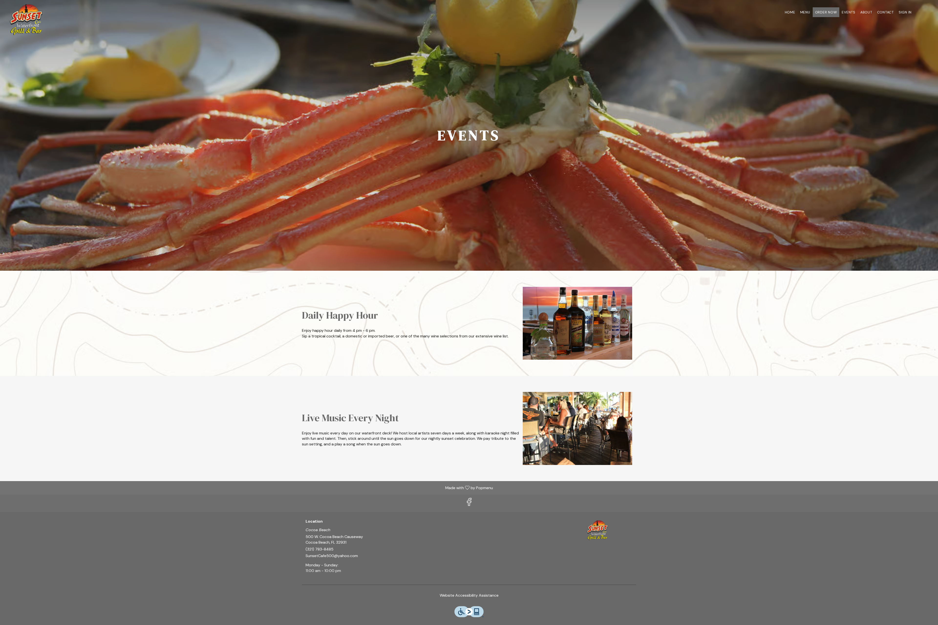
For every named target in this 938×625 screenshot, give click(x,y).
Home (790, 12)
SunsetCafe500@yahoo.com (332, 555)
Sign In (905, 12)
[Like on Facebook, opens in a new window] (469, 503)
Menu (805, 12)
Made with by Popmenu (248, 487)
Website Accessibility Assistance (469, 595)
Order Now (826, 12)
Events (848, 12)
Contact (885, 12)
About (866, 12)
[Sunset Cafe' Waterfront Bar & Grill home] (26, 19)
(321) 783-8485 (319, 549)
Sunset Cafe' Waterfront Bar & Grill (597, 530)
